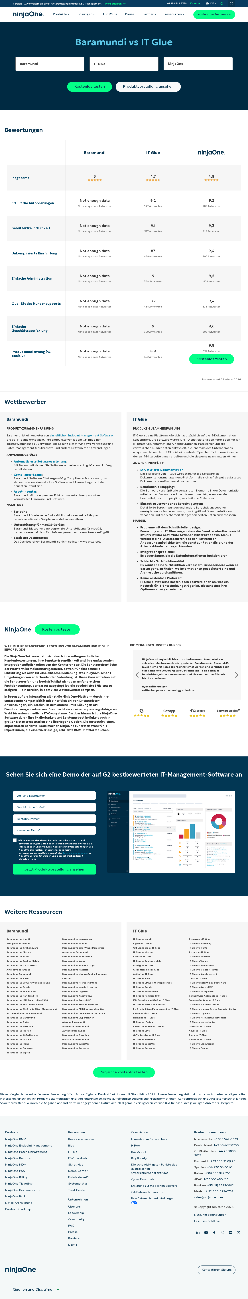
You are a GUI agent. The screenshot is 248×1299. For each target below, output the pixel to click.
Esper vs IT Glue (142, 956)
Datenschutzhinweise (74, 853)
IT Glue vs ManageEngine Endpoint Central (213, 1009)
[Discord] (230, 1232)
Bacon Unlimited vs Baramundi (24, 1013)
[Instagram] (222, 1232)
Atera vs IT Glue (198, 1035)
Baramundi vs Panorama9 (77, 956)
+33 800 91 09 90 (223, 1161)
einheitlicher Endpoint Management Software (81, 435)
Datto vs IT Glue (198, 978)
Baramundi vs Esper (18, 956)
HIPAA (135, 1145)
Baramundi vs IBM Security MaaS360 (27, 1000)
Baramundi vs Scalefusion (21, 991)
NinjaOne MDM (15, 1164)
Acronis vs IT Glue (199, 952)
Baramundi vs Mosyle (19, 952)
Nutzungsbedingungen (210, 1214)
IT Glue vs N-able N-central (204, 969)
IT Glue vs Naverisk (199, 956)
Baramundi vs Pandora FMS (22, 995)
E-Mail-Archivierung (18, 1202)
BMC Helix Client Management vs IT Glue (156, 1009)
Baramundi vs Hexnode (20, 1026)
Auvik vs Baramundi (73, 1030)
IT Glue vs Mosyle (143, 952)
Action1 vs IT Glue (143, 974)
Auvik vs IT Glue (198, 1030)
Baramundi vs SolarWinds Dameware (83, 947)
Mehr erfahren (113, 3)
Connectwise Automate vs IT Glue (208, 995)
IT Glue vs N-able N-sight (203, 974)
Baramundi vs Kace (18, 978)
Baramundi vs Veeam (74, 961)
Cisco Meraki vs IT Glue (146, 969)
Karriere (74, 1238)
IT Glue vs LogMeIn (199, 1013)
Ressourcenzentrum (82, 1139)
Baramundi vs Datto (18, 1022)
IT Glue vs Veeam (198, 961)
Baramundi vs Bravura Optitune (80, 1004)
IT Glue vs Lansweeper (201, 1043)
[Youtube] (206, 1232)
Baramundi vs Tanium (74, 943)
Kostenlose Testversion (214, 14)
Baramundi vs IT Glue (19, 1039)
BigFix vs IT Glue (142, 943)
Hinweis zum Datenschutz (149, 1139)
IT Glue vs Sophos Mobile (147, 961)
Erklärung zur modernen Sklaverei (154, 1185)
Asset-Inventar (25, 491)
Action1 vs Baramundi (19, 969)
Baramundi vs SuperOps (76, 1043)
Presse (73, 1232)
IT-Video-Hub (77, 1158)
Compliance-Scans (28, 474)
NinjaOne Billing (16, 1177)
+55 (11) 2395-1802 (220, 1185)
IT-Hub (72, 1152)
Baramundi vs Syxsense (75, 1048)
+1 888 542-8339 (177, 3)
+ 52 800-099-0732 (219, 1191)
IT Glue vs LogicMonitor (202, 1022)
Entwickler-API (78, 1177)
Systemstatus (78, 1183)
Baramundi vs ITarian (19, 1030)
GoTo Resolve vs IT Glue (146, 1035)
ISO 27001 (138, 1152)
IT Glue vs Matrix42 (144, 1039)
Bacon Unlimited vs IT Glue (148, 1026)
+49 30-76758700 (226, 1145)
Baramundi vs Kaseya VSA (77, 995)
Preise (129, 14)
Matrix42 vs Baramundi (75, 1039)
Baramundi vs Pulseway (20, 1048)
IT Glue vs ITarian (143, 1022)
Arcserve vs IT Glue (199, 939)
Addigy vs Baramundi (19, 943)
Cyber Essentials (142, 1179)
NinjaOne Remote (18, 1158)
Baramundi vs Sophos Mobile (23, 961)
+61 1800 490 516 (216, 1179)
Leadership (76, 1213)
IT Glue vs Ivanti (198, 947)
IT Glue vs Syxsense (144, 1048)
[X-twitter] (238, 1232)
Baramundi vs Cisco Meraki (22, 965)
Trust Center (77, 1190)
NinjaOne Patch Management (26, 1152)
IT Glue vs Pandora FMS (146, 995)
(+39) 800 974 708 (217, 1173)
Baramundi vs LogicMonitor (78, 1017)
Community (76, 1219)
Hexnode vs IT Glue (144, 1017)
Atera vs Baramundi (73, 1022)
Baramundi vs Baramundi (21, 1017)
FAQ (71, 1225)
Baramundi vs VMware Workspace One (28, 982)
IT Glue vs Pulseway (200, 943)
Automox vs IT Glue (200, 1039)
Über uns (74, 1206)
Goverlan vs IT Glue (200, 1026)
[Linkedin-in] (198, 1232)
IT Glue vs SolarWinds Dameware (207, 982)
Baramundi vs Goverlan (75, 1035)
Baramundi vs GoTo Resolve (22, 1035)
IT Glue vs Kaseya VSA (201, 991)
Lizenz (72, 1244)
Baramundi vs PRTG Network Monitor (83, 1009)
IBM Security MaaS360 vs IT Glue (151, 1000)
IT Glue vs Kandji (142, 939)
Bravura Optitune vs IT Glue (204, 1000)
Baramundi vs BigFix (18, 1052)
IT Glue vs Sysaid (142, 987)
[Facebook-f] (214, 1232)
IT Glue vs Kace (141, 978)
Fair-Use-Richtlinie (207, 1221)
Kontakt (195, 3)
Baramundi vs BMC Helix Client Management (32, 1009)
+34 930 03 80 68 (220, 1167)
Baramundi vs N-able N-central (79, 987)
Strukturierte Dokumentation (162, 470)
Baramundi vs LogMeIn (75, 991)
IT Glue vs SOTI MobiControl (149, 1004)
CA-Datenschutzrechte (147, 1192)
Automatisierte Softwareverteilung (40, 461)
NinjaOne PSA (15, 1171)
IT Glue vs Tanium (199, 1048)
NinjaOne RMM (15, 1139)
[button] (137, 675)
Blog (71, 1145)
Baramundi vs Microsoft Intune (79, 982)
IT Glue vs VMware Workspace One (152, 982)
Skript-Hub (75, 1164)
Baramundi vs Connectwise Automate (83, 1013)
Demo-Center (78, 1171)
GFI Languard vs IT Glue (146, 947)
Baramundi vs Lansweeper (77, 939)
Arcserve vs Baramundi (75, 952)
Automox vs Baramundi (75, 1026)
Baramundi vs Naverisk (75, 969)
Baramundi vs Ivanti (18, 1043)
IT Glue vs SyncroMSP (201, 987)
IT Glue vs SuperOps (144, 1043)
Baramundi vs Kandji (19, 939)
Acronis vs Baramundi (19, 974)
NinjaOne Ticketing (18, 1183)
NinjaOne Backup (17, 1196)
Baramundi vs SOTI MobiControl (25, 1004)
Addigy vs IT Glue (143, 965)
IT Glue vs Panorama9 (201, 965)
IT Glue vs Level (142, 1030)
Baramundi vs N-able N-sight (78, 965)
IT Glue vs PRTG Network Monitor (207, 1017)
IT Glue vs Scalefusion (145, 991)
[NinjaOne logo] (28, 14)
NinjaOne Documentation (23, 1190)
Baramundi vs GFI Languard (22, 947)
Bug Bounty (139, 1158)
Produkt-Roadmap (18, 1209)
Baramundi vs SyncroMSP (76, 1000)
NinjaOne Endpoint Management (28, 1145)
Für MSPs (110, 14)
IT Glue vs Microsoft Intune (204, 1004)
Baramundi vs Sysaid (19, 987)
